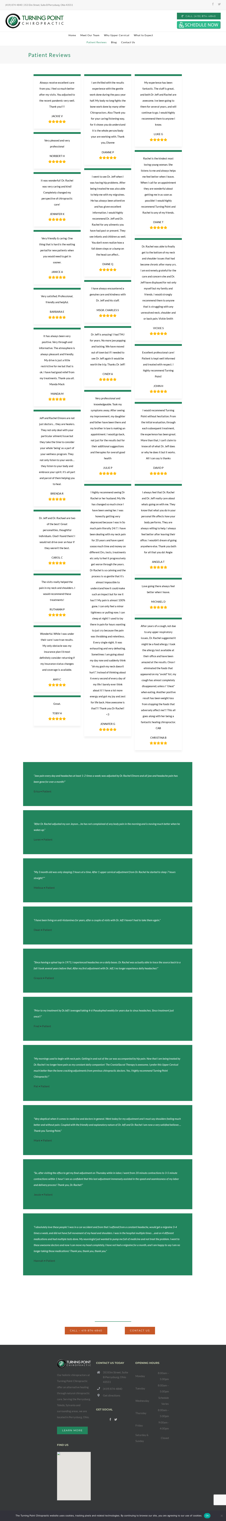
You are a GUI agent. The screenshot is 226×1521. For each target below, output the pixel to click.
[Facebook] (110, 1419)
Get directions (111, 1395)
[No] (221, 1515)
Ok (207, 1515)
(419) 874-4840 (112, 1388)
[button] (74, 1474)
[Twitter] (115, 1419)
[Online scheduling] (199, 25)
